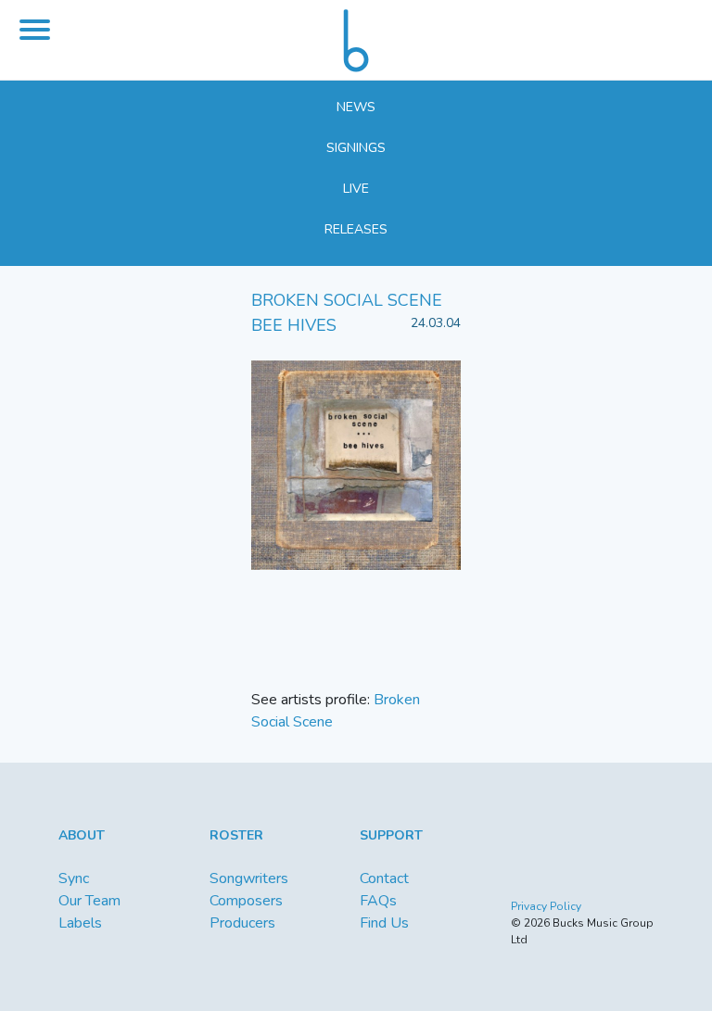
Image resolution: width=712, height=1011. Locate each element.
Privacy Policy (546, 906)
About (81, 835)
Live (356, 188)
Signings (356, 148)
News (356, 107)
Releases (356, 229)
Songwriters (249, 878)
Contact (384, 878)
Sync (73, 878)
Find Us (384, 923)
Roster (236, 835)
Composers (246, 901)
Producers (242, 923)
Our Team (89, 901)
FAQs (378, 901)
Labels (80, 923)
